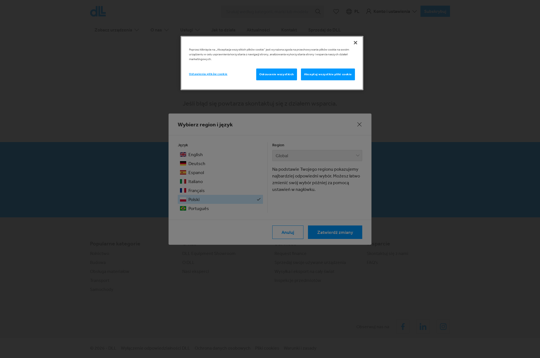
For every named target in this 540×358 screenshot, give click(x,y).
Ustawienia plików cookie (208, 74)
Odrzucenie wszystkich (276, 74)
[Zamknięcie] (355, 43)
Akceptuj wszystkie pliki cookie (328, 74)
